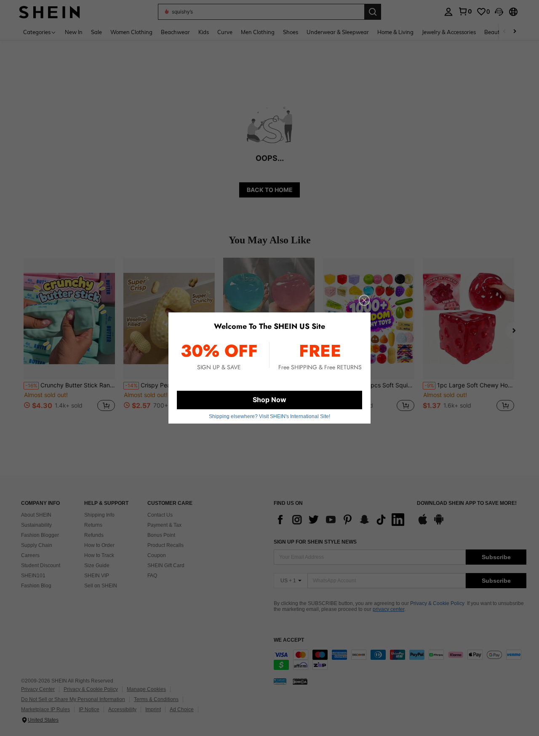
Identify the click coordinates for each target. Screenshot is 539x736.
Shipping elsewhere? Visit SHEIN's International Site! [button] (269, 416)
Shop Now (269, 399)
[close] (364, 300)
